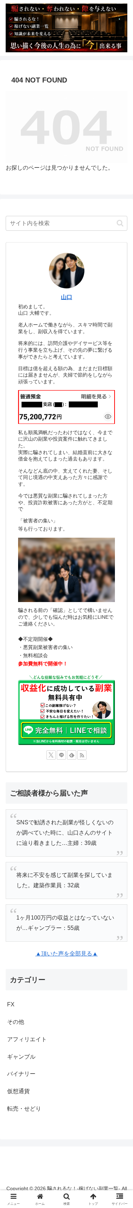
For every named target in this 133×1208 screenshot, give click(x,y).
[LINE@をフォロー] (61, 755)
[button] (120, 223)
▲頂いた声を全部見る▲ (66, 954)
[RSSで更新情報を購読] (82, 755)
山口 (66, 297)
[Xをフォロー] (51, 755)
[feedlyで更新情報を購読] (71, 755)
